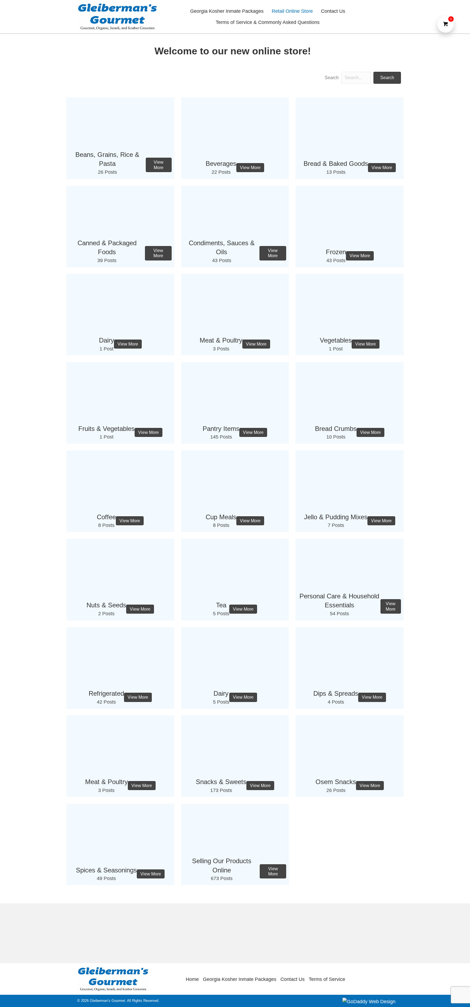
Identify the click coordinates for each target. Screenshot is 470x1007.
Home (192, 979)
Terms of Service (327, 979)
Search (332, 77)
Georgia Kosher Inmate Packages (239, 979)
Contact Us (292, 979)
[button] (387, 78)
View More (158, 165)
